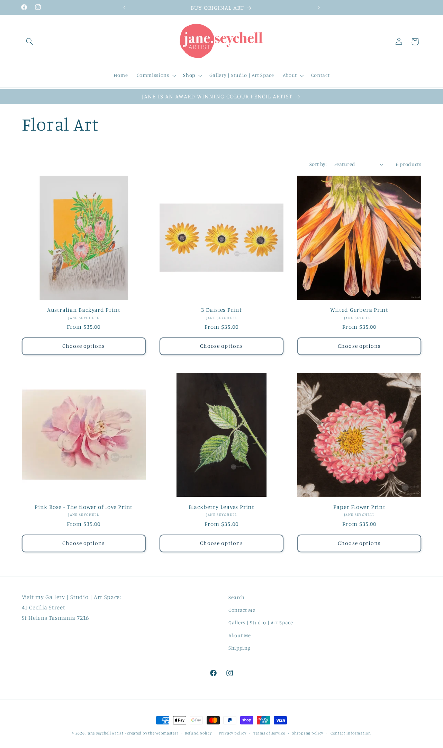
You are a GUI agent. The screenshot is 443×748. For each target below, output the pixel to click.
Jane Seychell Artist (105, 733)
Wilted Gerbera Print (359, 309)
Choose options (83, 346)
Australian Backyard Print (83, 309)
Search (236, 597)
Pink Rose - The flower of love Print (84, 506)
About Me (239, 635)
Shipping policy (307, 733)
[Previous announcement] (124, 7)
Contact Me (241, 610)
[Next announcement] (318, 7)
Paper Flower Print (359, 506)
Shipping (239, 648)
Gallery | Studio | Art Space (260, 622)
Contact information (351, 733)
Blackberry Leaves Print (221, 506)
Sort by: (318, 164)
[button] (30, 42)
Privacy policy (232, 733)
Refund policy (198, 733)
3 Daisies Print (221, 309)
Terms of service (269, 733)
